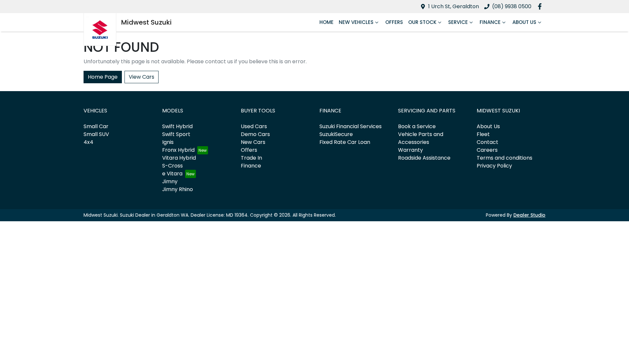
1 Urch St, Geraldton (453, 6)
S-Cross (172, 165)
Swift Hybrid (177, 126)
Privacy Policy (494, 165)
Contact (487, 142)
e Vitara (172, 173)
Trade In (251, 158)
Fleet (483, 134)
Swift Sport (176, 134)
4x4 (88, 142)
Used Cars (254, 126)
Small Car (96, 126)
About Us (524, 22)
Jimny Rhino (177, 189)
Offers (394, 22)
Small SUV (96, 134)
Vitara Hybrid (179, 158)
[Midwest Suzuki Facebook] (541, 6)
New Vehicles (356, 22)
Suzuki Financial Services (350, 126)
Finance (490, 22)
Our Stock (422, 22)
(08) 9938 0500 (511, 6)
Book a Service (417, 126)
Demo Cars (255, 134)
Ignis (168, 142)
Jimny (170, 181)
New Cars (253, 142)
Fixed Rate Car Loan (344, 142)
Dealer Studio (529, 215)
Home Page (103, 77)
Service (458, 22)
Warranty (410, 150)
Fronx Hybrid (178, 150)
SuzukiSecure (336, 134)
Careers (487, 150)
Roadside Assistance (424, 158)
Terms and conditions (504, 158)
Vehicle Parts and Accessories (420, 138)
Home (326, 22)
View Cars (141, 77)
